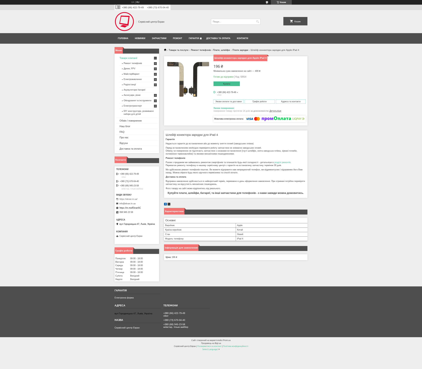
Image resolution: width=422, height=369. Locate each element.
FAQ (122, 131)
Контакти (242, 38)
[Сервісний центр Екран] (124, 21)
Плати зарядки (240, 50)
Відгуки (124, 143)
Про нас (124, 137)
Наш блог (125, 126)
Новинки (140, 38)
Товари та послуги (178, 50)
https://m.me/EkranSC (130, 208)
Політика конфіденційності (235, 346)
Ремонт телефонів (201, 50)
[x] (169, 204)
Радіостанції (130, 84)
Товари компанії (128, 58)
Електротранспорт (133, 106)
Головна (123, 38)
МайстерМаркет (131, 74)
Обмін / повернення (131, 120)
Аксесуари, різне (132, 95)
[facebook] (165, 204)
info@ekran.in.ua (127, 203)
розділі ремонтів (282, 162)
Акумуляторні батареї (134, 90)
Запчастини (159, 38)
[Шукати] (257, 22)
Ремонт (177, 38)
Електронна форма (124, 297)
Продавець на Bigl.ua (211, 343)
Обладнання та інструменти (137, 100)
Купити (226, 84)
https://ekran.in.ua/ (128, 199)
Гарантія (194, 38)
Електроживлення (133, 79)
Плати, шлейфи (221, 50)
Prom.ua (227, 340)
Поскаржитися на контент (209, 346)
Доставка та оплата (218, 38)
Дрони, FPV (129, 68)
